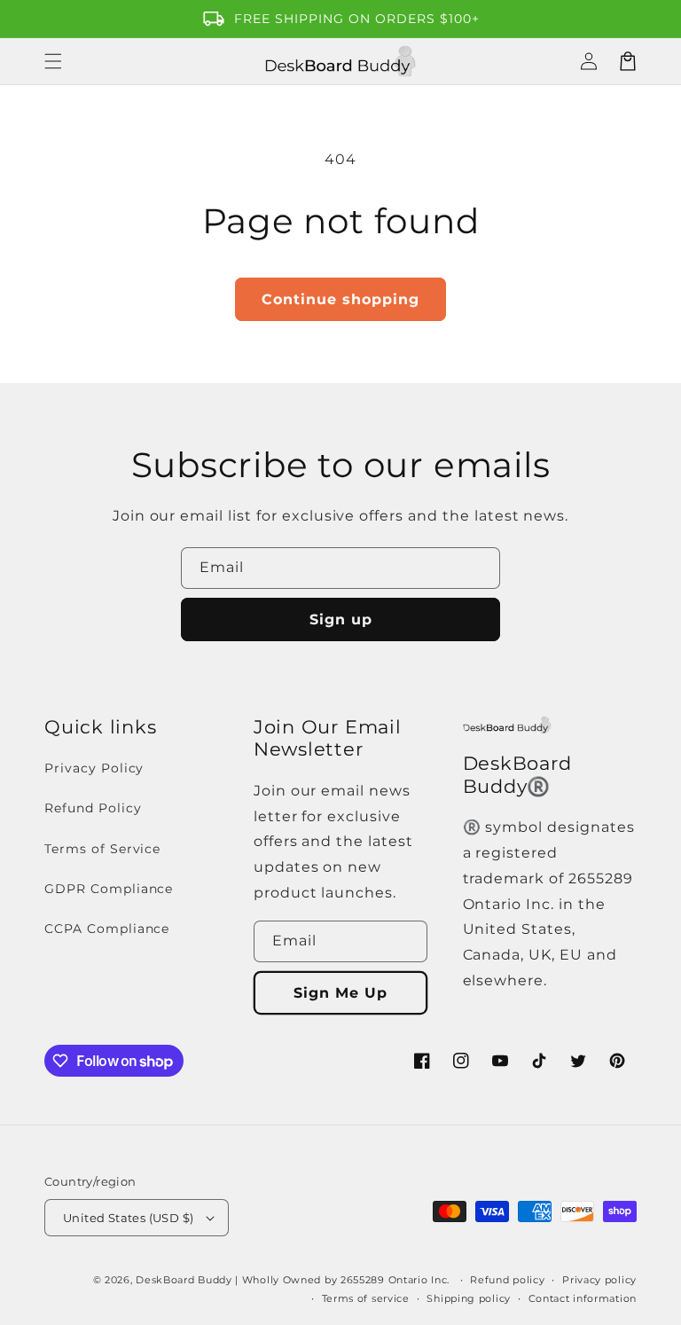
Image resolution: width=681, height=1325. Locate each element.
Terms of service (366, 1298)
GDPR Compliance (108, 889)
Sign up (340, 619)
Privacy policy (599, 1280)
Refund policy (507, 1280)
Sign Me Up (340, 992)
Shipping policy (469, 1298)
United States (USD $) (128, 1218)
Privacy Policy (94, 768)
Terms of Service (102, 849)
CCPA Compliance (106, 929)
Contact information (582, 1298)
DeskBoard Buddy (184, 1280)
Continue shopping (340, 299)
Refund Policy (92, 808)
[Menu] (53, 61)
